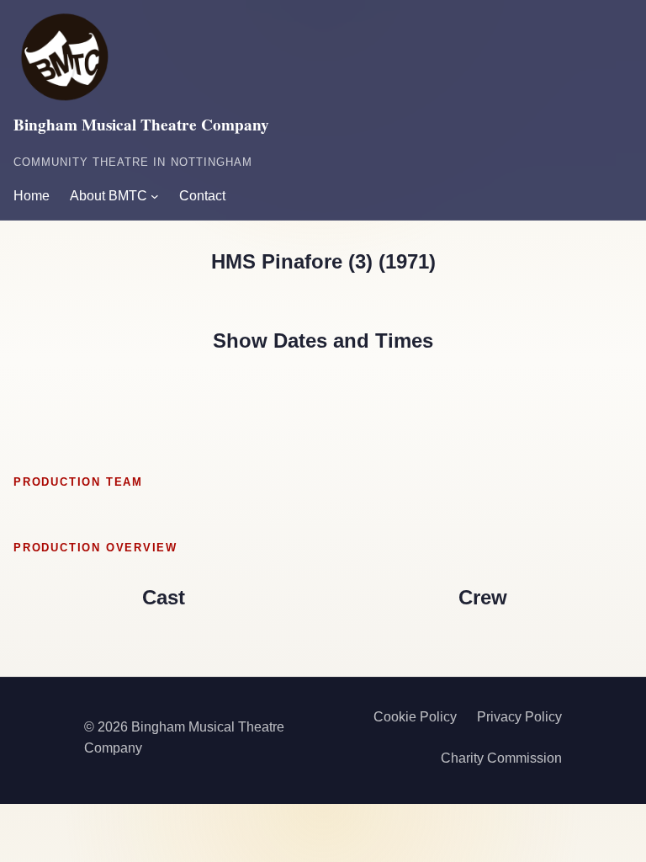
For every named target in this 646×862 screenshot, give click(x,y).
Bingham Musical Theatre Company (141, 124)
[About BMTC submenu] (155, 196)
